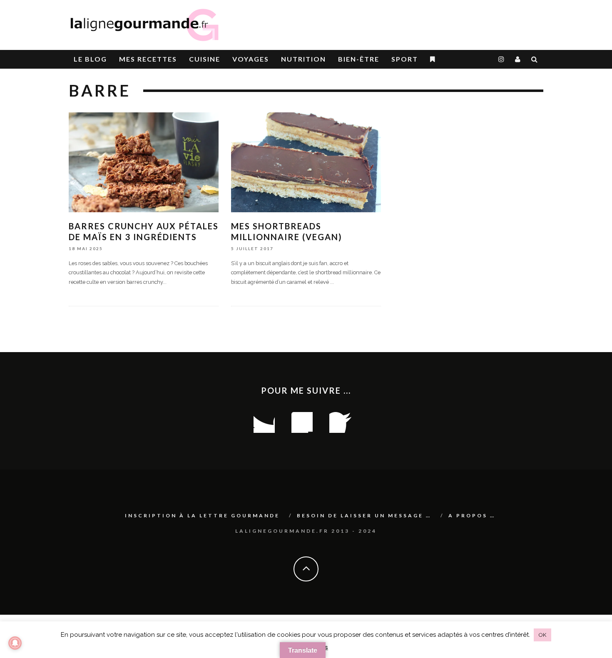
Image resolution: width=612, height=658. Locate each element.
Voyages (250, 59)
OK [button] (542, 635)
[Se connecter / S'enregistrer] (518, 59)
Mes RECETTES (148, 59)
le (90, 59)
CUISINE (204, 59)
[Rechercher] (534, 59)
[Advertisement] (445, 20)
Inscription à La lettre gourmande (202, 515)
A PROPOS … (471, 515)
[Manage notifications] (15, 643)
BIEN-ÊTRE (358, 59)
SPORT (404, 59)
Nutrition (303, 59)
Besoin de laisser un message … (364, 515)
